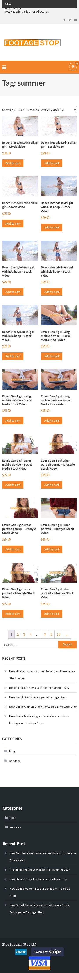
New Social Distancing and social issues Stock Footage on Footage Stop (39, 719)
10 (58, 634)
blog (12, 751)
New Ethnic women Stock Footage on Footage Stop (43, 707)
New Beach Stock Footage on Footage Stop (38, 697)
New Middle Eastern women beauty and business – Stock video (42, 674)
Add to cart (12, 163)
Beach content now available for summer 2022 (39, 688)
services (15, 761)
